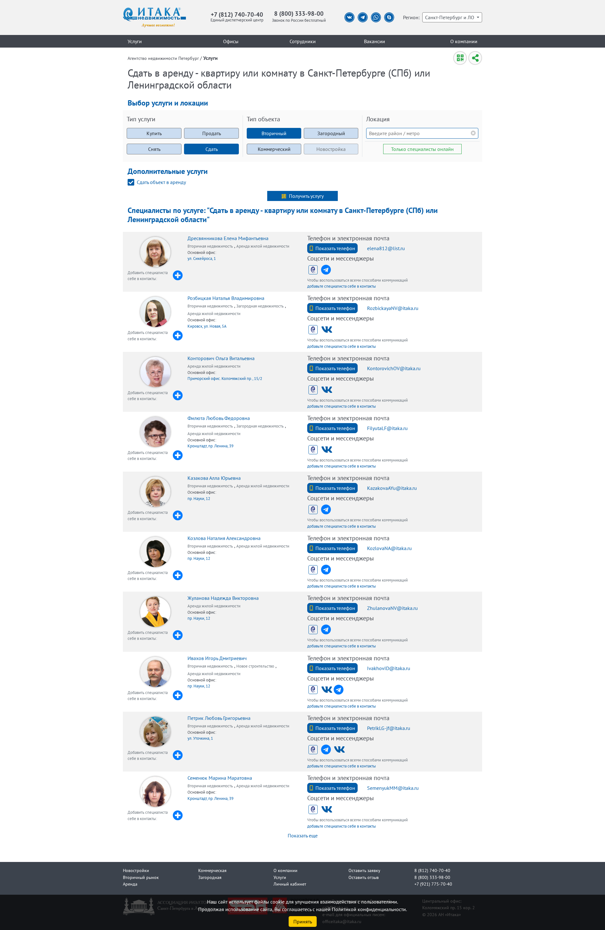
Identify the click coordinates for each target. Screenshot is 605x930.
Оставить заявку (364, 870)
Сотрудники (303, 41)
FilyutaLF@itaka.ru (387, 428)
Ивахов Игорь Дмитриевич (217, 658)
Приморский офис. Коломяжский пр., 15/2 (224, 378)
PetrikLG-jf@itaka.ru (388, 728)
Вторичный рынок (141, 877)
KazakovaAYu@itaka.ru (392, 488)
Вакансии (374, 41)
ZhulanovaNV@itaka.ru (392, 608)
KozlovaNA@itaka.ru (389, 548)
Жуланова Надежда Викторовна (223, 598)
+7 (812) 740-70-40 (237, 14)
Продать (211, 133)
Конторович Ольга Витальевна (221, 358)
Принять (302, 921)
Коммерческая (212, 870)
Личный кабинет (290, 884)
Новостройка (331, 149)
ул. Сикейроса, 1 (201, 258)
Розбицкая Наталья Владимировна (225, 298)
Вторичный (274, 133)
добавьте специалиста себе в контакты (341, 286)
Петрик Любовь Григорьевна (219, 718)
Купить (154, 133)
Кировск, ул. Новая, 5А (207, 326)
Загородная (210, 877)
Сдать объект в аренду (161, 182)
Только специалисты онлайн (422, 149)
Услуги (135, 41)
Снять (154, 149)
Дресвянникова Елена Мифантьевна (227, 238)
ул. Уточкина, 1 (200, 738)
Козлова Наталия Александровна (224, 538)
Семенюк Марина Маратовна (219, 778)
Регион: (411, 17)
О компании (463, 41)
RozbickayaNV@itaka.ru (392, 308)
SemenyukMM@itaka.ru (393, 788)
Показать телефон (335, 248)
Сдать (211, 149)
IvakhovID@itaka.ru (388, 668)
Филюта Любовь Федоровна (218, 418)
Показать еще (303, 835)
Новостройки (136, 870)
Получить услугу (306, 196)
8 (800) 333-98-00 (299, 13)
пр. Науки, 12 (198, 498)
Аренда (130, 884)
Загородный (331, 133)
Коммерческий (274, 149)
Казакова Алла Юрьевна (214, 478)
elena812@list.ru (386, 248)
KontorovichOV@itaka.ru (394, 368)
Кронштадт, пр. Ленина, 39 (210, 446)
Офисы (231, 41)
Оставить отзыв (364, 877)
